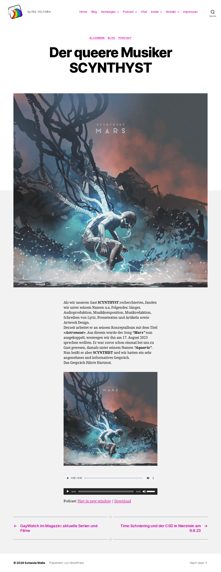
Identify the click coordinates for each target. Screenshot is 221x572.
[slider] (151, 491)
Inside (155, 11)
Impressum (190, 11)
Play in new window (94, 501)
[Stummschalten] (144, 491)
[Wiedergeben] (67, 491)
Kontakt (171, 11)
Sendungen (108, 11)
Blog (94, 11)
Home (83, 11)
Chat (144, 11)
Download (122, 501)
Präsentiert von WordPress (66, 563)
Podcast (128, 11)
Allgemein (97, 38)
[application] (110, 491)
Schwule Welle (35, 563)
